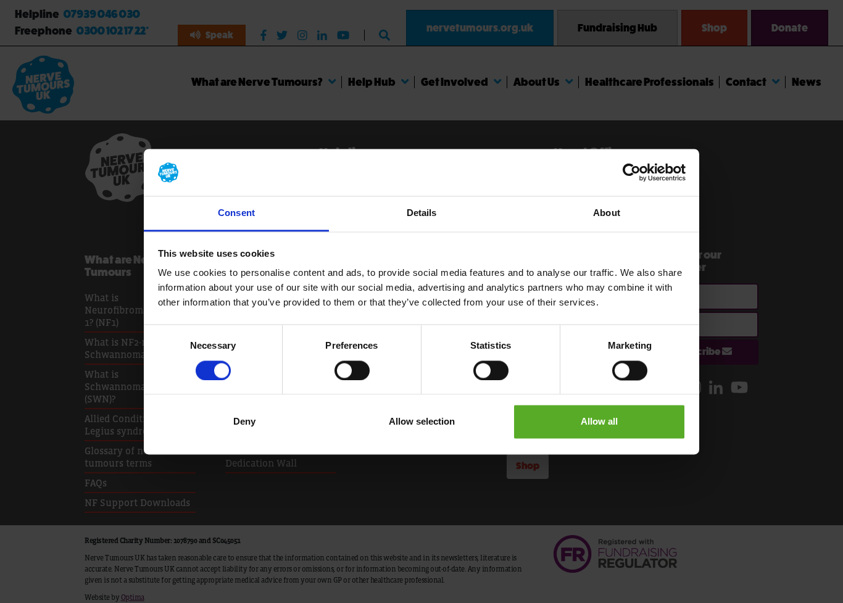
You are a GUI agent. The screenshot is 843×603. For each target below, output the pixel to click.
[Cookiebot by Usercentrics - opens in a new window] (632, 172)
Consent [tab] (236, 213)
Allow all (599, 422)
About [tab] (606, 213)
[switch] (352, 370)
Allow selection (422, 422)
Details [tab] (422, 213)
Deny (244, 422)
